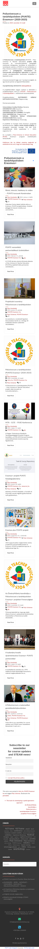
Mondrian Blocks (14, 839)
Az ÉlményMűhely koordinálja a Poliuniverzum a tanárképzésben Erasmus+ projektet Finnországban (19, 597)
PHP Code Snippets (11, 948)
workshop (19, 849)
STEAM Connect (16, 845)
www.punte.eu (26, 86)
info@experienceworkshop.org (19, 922)
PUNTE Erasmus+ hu (14, 199)
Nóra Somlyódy (12, 197)
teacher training (25, 845)
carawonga (6, 831)
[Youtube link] (20, 938)
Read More (10, 214)
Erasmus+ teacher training (28, 832)
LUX (34, 837)
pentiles (32, 839)
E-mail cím (8, 771)
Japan (11, 837)
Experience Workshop (19, 835)
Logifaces (16, 837)
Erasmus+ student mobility (13, 833)
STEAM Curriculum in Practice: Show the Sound (19, 879)
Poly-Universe (27, 199)
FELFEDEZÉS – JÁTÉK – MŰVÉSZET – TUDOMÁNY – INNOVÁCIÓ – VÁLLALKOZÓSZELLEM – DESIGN (16, 884)
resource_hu (25, 486)
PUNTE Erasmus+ (22, 314)
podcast (6, 841)
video (23, 847)
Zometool (28, 849)
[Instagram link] (23, 938)
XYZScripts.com (29, 948)
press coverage (8, 843)
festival (30, 835)
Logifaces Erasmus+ (26, 837)
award (28, 829)
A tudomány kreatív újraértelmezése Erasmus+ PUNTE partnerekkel (19, 656)
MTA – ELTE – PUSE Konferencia (18, 423)
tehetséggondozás (10, 847)
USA (19, 847)
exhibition (8, 835)
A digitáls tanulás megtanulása (13, 894)
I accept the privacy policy (16, 778)
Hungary (6, 837)
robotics (26, 843)
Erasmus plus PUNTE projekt (16, 530)
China (11, 831)
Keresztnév (9, 764)
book (32, 829)
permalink (6, 795)
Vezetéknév (9, 757)
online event (24, 839)
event (9, 715)
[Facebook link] (15, 938)
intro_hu (10, 380)
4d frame (9, 829)
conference (18, 831)
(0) (24, 258)
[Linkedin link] (18, 938)
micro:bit (6, 839)
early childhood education (29, 831)
